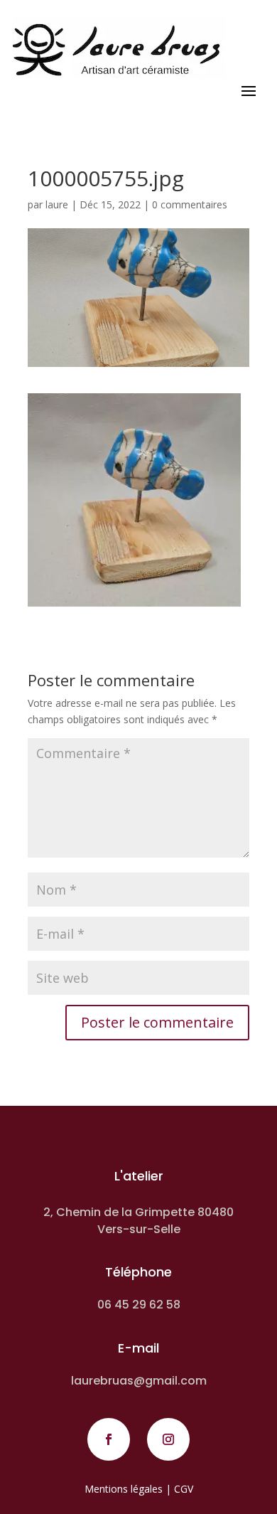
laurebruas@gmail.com (139, 1380)
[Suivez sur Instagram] (168, 1439)
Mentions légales (124, 1489)
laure (56, 204)
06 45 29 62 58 (138, 1304)
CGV (183, 1489)
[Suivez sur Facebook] (108, 1439)
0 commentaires (189, 204)
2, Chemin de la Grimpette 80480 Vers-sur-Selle (138, 1220)
